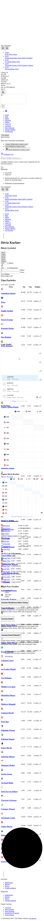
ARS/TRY (6, 547)
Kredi (3, 259)
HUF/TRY (6, 528)
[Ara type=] (21, 158)
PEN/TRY (6, 526)
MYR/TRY (6, 572)
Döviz (3, 252)
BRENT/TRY (12, 536)
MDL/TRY (6, 561)
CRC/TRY (6, 539)
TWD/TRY (6, 544)
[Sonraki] (7, 48)
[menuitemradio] (17, 144)
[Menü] (3, 92)
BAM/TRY (6, 558)
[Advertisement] (22, 23)
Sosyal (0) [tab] (8, 173)
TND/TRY (6, 566)
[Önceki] (3, 48)
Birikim (4, 261)
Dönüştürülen (13, 268)
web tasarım (32, 918)
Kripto (3, 255)
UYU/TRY (6, 577)
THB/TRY (6, 579)
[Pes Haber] (13, 103)
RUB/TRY (6, 574)
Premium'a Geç (8, 154)
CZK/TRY (6, 549)
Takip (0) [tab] (8, 175)
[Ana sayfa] (6, 111)
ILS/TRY (6, 534)
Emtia (3, 257)
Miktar (11, 263)
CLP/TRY (6, 569)
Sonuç (22, 272)
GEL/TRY (6, 582)
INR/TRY (6, 541)
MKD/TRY (7, 564)
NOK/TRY (6, 531)
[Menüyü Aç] (3, 106)
